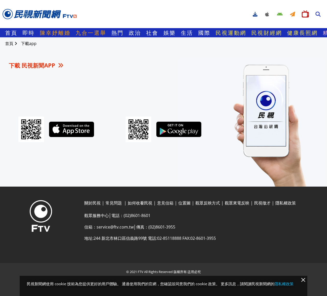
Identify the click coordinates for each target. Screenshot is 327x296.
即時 (28, 32)
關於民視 (92, 203)
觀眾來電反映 (237, 203)
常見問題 (114, 203)
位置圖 (184, 203)
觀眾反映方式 (207, 203)
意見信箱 (165, 203)
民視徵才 (262, 203)
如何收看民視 (140, 203)
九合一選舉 (91, 32)
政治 (135, 32)
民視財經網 (266, 32)
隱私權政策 (285, 203)
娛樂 (170, 32)
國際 (204, 32)
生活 (187, 32)
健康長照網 (302, 32)
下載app (29, 43)
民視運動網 (231, 32)
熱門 (117, 32)
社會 (152, 32)
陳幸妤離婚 (55, 32)
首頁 (11, 32)
